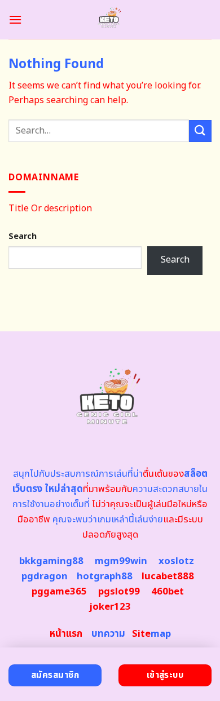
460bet (167, 591)
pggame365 (59, 591)
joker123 (110, 607)
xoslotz (176, 561)
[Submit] (200, 131)
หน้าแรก (66, 634)
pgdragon (44, 576)
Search (22, 236)
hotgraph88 (105, 576)
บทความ (108, 634)
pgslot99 (119, 591)
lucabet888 (168, 576)
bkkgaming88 (51, 561)
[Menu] (15, 19)
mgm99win (121, 561)
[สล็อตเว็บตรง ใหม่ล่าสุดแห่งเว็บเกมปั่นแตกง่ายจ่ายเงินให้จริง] (110, 19)
